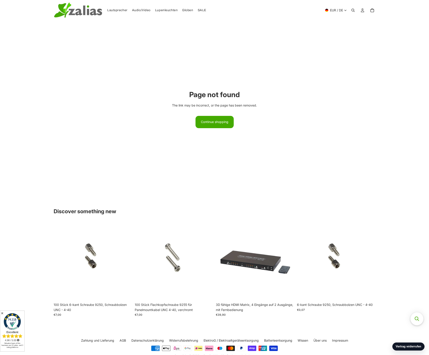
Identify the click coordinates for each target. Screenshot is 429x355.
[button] (416, 318)
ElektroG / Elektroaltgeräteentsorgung (231, 340)
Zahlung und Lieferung (97, 340)
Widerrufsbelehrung (183, 340)
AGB (123, 340)
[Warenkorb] (372, 10)
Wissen (303, 340)
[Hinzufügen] (125, 294)
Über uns (320, 340)
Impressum (340, 340)
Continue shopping (214, 122)
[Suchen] (353, 10)
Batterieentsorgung (278, 340)
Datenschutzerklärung (147, 340)
